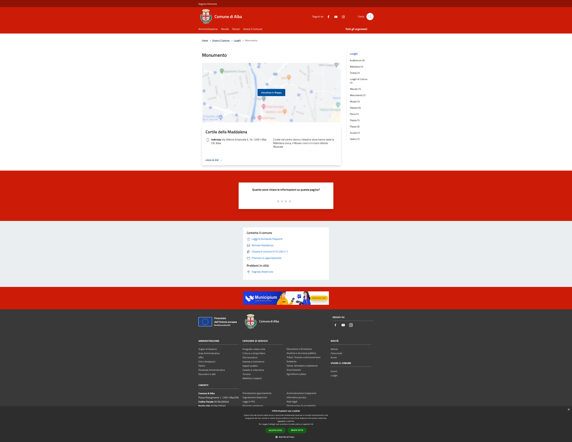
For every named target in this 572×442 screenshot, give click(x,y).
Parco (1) (354, 114)
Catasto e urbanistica (253, 370)
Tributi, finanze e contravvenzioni (303, 357)
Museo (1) (355, 101)
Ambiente (291, 361)
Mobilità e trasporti (252, 378)
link (311, 424)
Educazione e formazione (299, 349)
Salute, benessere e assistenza (302, 365)
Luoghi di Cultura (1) (358, 80)
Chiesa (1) (355, 73)
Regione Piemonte (207, 4)
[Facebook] (327, 16)
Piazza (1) (354, 120)
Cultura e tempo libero (254, 353)
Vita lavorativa (250, 357)
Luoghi (237, 40)
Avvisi (334, 357)
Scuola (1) (355, 133)
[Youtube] (335, 16)
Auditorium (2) (357, 60)
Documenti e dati (207, 374)
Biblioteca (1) (356, 66)
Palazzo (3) (355, 107)
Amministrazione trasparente (301, 393)
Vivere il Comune (221, 40)
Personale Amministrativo (211, 370)
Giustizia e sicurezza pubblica (301, 353)
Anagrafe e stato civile (254, 349)
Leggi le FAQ (249, 401)
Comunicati (336, 353)
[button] (286, 436)
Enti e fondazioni (206, 361)
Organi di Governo (207, 349)
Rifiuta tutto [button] (297, 430)
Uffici (201, 357)
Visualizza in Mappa (271, 92)
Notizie (334, 349)
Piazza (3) (354, 126)
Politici (201, 366)
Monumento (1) (357, 95)
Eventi (334, 371)
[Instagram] (342, 16)
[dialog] (286, 424)
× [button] (569, 409)
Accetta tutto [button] (275, 430)
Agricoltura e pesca (296, 374)
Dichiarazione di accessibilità (301, 405)
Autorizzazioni (294, 370)
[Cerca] (370, 16)
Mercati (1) (355, 89)
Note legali (292, 401)
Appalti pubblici (250, 366)
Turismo (247, 374)
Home (205, 40)
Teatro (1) (354, 139)
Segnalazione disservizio (255, 397)
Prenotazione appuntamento (257, 393)
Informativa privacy (296, 397)
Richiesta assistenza (253, 405)
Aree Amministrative (209, 353)
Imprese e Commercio (253, 361)
